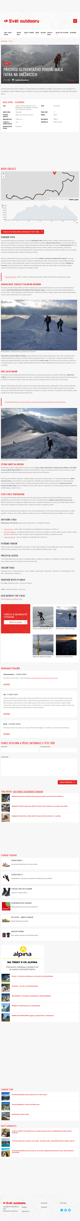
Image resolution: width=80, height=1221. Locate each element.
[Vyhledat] (75, 21)
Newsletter (44, 1203)
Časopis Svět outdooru (62, 32)
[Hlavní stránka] (20, 21)
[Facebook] (62, 1210)
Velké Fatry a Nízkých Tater (14, 599)
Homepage (4, 41)
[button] (54, 172)
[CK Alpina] (40, 959)
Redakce (24, 1207)
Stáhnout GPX (73, 80)
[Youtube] (69, 1210)
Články (37, 32)
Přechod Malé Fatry (10, 277)
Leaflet (50, 199)
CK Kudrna (44, 1207)
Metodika (43, 32)
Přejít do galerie (15, 622)
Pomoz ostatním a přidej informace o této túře (21, 232)
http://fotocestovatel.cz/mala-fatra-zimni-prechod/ (43, 678)
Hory (11, 41)
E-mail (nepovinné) (45, 746)
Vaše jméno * (4, 746)
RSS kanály (63, 1203)
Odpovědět (6, 684)
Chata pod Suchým (9, 537)
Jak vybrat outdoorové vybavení (28, 791)
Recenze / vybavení (29, 32)
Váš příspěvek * (5, 757)
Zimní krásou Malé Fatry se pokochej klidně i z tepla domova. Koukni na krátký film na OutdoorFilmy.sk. (35, 402)
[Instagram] (65, 1210)
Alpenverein (25, 1211)
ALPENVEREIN (73, 32)
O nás (23, 1203)
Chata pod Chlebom (10, 532)
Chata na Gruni (8, 529)
